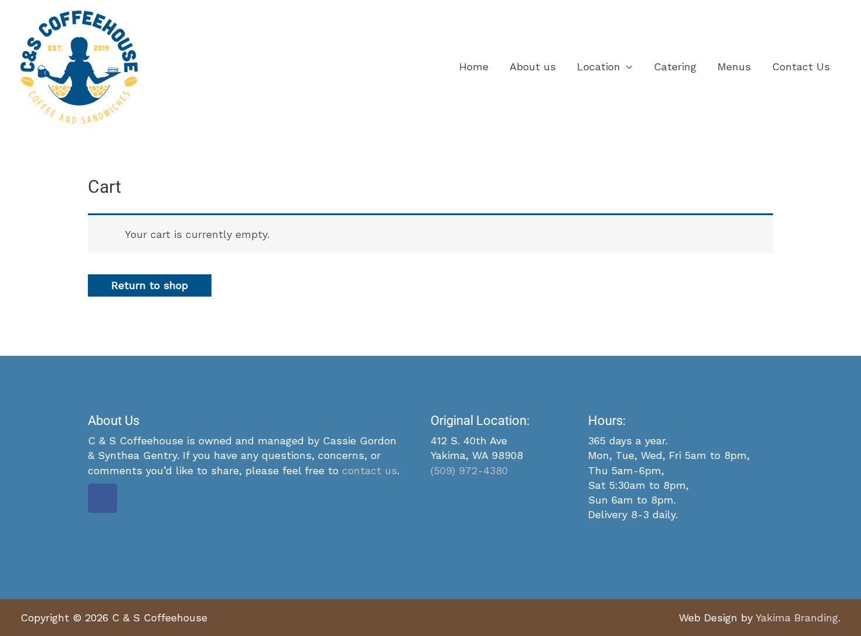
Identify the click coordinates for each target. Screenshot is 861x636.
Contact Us (801, 66)
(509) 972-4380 (469, 470)
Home (473, 66)
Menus (734, 66)
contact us (369, 470)
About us (533, 66)
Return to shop (149, 285)
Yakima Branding (797, 617)
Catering (675, 66)
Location (598, 66)
